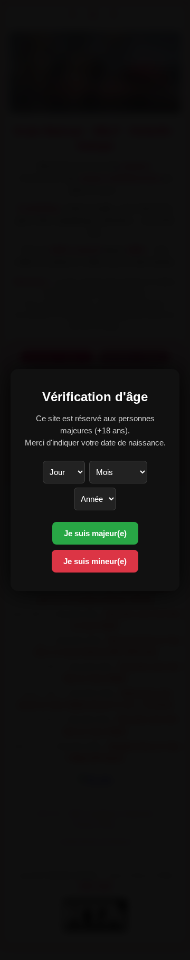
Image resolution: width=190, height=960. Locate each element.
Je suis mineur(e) (95, 561)
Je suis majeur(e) (95, 533)
